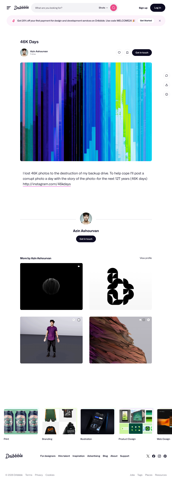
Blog (105, 455)
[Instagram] (159, 455)
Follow (33, 54)
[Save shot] (127, 52)
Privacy (39, 474)
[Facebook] (153, 455)
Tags (139, 474)
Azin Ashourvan (39, 51)
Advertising (93, 455)
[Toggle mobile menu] (9, 7)
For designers (47, 455)
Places (148, 474)
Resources (161, 474)
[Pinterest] (165, 455)
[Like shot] (119, 52)
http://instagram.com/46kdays (47, 184)
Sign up (143, 7)
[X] (147, 455)
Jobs (132, 474)
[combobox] (64, 7)
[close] (159, 20)
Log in (157, 7)
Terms (28, 474)
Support (124, 455)
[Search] (113, 7)
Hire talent (64, 455)
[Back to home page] (21, 8)
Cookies (50, 474)
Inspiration (79, 455)
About (114, 455)
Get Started (146, 20)
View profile (146, 258)
